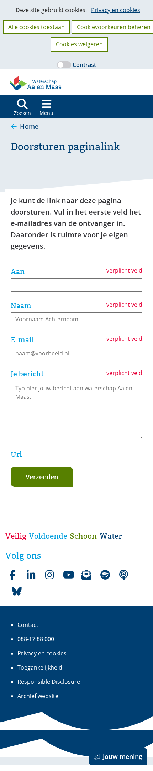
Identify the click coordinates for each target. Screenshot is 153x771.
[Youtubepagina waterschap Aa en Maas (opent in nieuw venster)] (68, 575)
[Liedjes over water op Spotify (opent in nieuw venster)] (105, 575)
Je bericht (27, 374)
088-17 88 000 (35, 639)
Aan (18, 271)
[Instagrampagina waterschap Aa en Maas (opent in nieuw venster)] (49, 575)
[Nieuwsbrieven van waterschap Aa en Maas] (86, 575)
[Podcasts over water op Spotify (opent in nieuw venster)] (123, 575)
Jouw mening (122, 756)
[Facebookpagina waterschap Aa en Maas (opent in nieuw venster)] (12, 575)
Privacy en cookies (115, 10)
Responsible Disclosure (48, 682)
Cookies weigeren (79, 44)
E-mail (22, 340)
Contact (27, 625)
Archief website (37, 696)
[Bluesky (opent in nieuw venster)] (17, 591)
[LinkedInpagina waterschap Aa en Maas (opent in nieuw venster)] (31, 575)
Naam (21, 305)
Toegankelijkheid (39, 667)
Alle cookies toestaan (36, 27)
